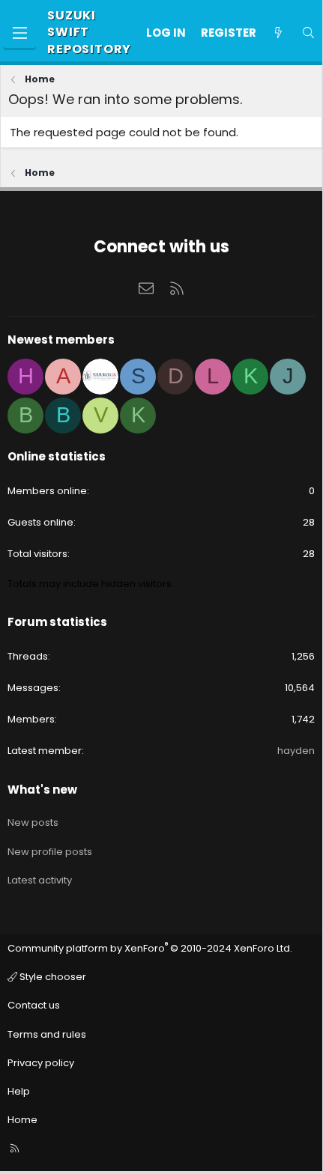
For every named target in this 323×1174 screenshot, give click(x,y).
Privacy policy (40, 1063)
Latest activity (39, 880)
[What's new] (278, 32)
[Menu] (19, 33)
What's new (42, 789)
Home (22, 1120)
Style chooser (51, 977)
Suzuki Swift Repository (89, 32)
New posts (32, 822)
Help (18, 1091)
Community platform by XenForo (149, 948)
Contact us (33, 1005)
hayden (296, 750)
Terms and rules (46, 1034)
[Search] (308, 32)
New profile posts (49, 852)
